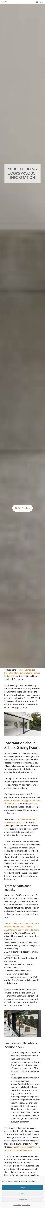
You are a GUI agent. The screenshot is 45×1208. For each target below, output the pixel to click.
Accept (22, 1188)
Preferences (22, 1200)
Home (20, 669)
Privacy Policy (26, 1205)
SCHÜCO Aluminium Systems (18, 673)
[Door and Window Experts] (4, 2)
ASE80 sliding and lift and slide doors (21, 930)
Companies (30, 669)
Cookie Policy (17, 1205)
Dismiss (22, 1194)
